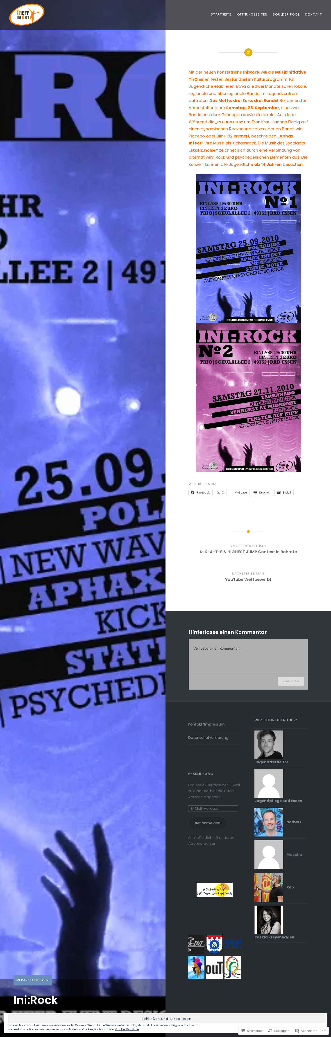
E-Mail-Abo (201, 773)
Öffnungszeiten (252, 14)
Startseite (221, 14)
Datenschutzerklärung (208, 737)
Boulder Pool (286, 14)
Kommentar (291, 681)
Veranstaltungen (33, 980)
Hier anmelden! (207, 823)
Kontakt (313, 14)
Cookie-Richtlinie (127, 1029)
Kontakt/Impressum (206, 724)
